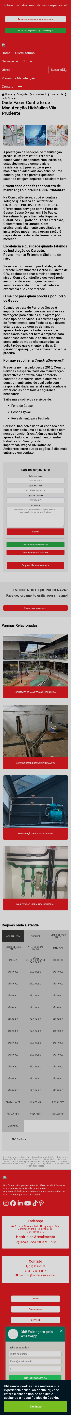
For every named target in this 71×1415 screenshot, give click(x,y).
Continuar (36, 1406)
